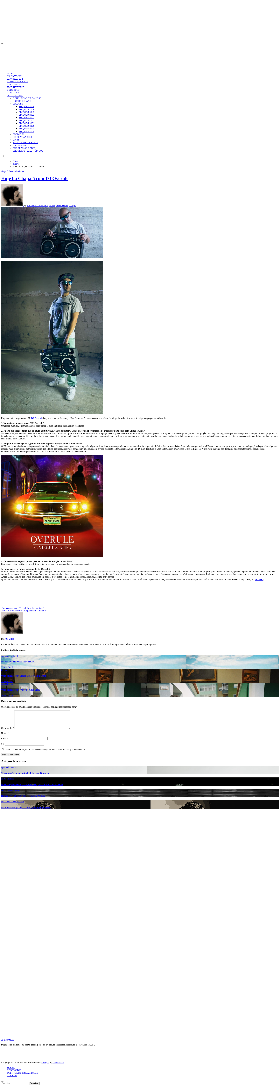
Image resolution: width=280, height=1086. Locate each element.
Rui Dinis (31, 205)
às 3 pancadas (7, 778)
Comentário (7, 728)
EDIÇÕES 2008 (26, 126)
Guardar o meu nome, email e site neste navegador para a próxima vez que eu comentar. (45, 749)
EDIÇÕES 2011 (26, 117)
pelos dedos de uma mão (12, 801)
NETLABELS (19, 145)
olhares (21, 171)
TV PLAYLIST (14, 76)
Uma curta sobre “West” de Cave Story (20, 690)
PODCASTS (13, 90)
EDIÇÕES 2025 (26, 106)
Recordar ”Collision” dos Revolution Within (23, 796)
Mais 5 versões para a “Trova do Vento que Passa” (26, 807)
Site (3, 744)
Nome (5, 733)
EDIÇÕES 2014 (26, 109)
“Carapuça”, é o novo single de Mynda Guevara (25, 773)
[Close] (2, 1081)
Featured (13, 171)
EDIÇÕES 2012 (26, 115)
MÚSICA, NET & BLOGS (25, 142)
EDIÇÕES (18, 104)
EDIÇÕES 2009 (26, 123)
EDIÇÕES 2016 (26, 129)
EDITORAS (18, 134)
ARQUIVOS (13, 93)
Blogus (45, 1062)
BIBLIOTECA (14, 84)
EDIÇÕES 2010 (26, 120)
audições (5, 656)
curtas (4, 684)
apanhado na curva (10, 767)
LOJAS (16, 140)
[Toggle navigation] (2, 43)
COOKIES (12, 1075)
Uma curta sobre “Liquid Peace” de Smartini (23, 676)
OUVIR (259, 579)
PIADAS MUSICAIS (17, 81)
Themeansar (58, 1062)
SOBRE (11, 1067)
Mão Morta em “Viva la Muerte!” (17, 661)
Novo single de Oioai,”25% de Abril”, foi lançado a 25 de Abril (32, 784)
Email (4, 738)
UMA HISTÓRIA (15, 87)
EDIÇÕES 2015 (26, 131)
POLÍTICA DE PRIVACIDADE (22, 1073)
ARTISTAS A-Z (15, 79)
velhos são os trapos (10, 790)
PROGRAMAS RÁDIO (24, 148)
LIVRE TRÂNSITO (22, 137)
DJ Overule (37, 418)
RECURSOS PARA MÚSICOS (28, 151)
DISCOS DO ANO (22, 101)
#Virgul (72, 205)
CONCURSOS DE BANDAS (27, 98)
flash (12, 670)
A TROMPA (42, 11)
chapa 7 (5, 171)
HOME (10, 73)
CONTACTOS (14, 1070)
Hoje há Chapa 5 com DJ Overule (34, 178)
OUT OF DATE (15, 95)
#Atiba (52, 205)
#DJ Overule (62, 205)
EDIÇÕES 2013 (26, 112)
